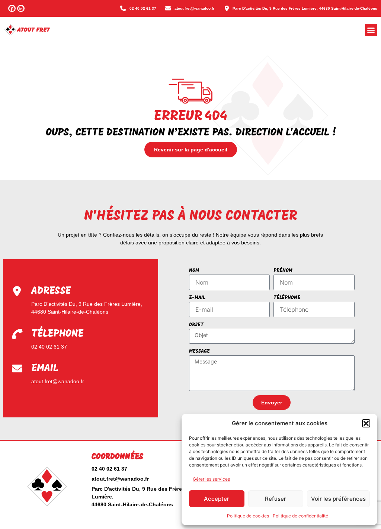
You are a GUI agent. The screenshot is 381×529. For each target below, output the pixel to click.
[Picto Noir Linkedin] (21, 8)
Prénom (282, 270)
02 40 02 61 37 (49, 347)
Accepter (216, 498)
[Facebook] (12, 8)
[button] (366, 423)
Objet (196, 325)
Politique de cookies (248, 516)
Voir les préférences (338, 498)
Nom (194, 270)
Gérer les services (211, 479)
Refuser (275, 498)
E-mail (197, 298)
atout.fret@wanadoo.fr (57, 381)
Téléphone (286, 298)
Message (199, 351)
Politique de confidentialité (300, 516)
